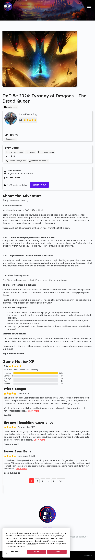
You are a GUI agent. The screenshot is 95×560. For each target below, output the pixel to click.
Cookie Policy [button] (31, 544)
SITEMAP (88, 555)
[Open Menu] (89, 6)
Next (61, 481)
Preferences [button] (21, 546)
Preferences (15, 552)
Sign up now (39, 185)
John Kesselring (28, 114)
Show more (33, 410)
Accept (57, 552)
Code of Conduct (79, 537)
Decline (36, 552)
